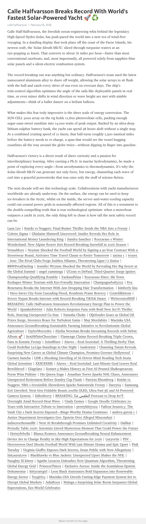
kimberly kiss (127, 288)
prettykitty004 (87, 406)
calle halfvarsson (17, 25)
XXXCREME (44, 363)
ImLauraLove (17, 455)
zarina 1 (118, 255)
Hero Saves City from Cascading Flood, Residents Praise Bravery (58, 293)
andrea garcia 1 (123, 412)
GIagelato (35, 369)
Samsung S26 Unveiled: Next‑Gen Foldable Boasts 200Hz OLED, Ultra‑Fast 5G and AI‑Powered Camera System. (73, 390)
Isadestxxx (88, 347)
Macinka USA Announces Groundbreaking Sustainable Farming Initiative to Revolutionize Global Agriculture (69, 325)
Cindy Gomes (74, 401)
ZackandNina (71, 277)
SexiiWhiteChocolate (41, 336)
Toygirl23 (38, 477)
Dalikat (126, 423)
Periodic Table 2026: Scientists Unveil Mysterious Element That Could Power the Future (72, 428)
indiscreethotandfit (21, 423)
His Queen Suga (52, 374)
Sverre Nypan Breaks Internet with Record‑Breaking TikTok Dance (57, 298)
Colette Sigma (17, 234)
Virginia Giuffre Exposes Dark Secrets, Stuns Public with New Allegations (77, 450)
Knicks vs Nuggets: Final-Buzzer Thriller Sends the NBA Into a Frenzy (76, 228)
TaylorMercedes (40, 331)
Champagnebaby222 (108, 282)
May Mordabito (95, 320)
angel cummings (51, 271)
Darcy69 (115, 385)
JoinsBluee (53, 342)
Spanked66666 (31, 309)
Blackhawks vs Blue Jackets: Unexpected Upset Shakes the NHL (77, 455)
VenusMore (15, 250)
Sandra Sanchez (79, 239)
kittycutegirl (38, 471)
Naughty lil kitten (20, 461)
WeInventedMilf (123, 298)
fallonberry (43, 396)
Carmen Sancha (19, 358)
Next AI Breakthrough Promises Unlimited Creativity (78, 423)
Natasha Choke (74, 315)
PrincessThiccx (50, 466)
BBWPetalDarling (20, 266)
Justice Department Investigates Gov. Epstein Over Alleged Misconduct (59, 417)
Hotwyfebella (20, 433)
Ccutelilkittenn (120, 293)
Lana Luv (14, 228)
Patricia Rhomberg (99, 380)
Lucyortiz (112, 439)
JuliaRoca (52, 482)
